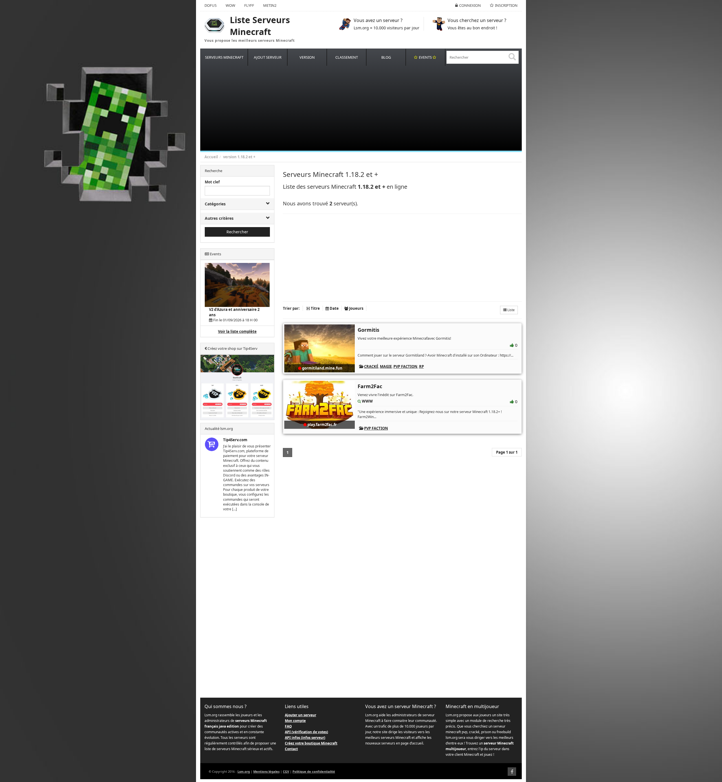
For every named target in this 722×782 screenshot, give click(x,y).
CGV (286, 771)
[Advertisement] (369, 108)
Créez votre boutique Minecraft (311, 743)
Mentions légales (266, 771)
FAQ (288, 726)
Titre (315, 308)
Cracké (371, 366)
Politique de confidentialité (313, 771)
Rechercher (237, 231)
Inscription (506, 5)
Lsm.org (243, 771)
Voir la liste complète (237, 331)
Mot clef (212, 181)
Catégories (215, 204)
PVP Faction (405, 366)
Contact (291, 748)
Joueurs (355, 308)
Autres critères (219, 218)
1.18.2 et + (246, 156)
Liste (511, 309)
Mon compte (295, 720)
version (230, 156)
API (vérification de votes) (306, 732)
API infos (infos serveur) (305, 737)
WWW (367, 401)
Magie (386, 366)
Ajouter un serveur (300, 715)
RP (421, 366)
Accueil (211, 156)
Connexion (470, 5)
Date (334, 308)
